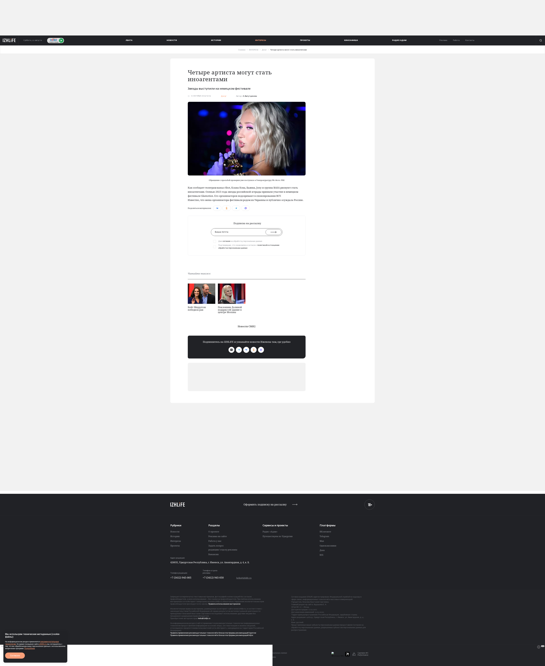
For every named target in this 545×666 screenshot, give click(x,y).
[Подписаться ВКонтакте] (246, 350)
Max (322, 541)
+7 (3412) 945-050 (213, 577)
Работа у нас (214, 541)
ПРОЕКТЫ (305, 40)
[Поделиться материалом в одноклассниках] (226, 208)
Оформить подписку (265, 504)
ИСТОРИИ (216, 40)
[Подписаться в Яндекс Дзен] (231, 350)
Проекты (175, 545)
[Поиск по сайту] (540, 40)
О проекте (213, 531)
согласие (226, 241)
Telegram (324, 536)
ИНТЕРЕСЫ (260, 40)
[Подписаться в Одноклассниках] (254, 350)
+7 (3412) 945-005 (180, 577)
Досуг (224, 96)
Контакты (469, 40)
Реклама (443, 40)
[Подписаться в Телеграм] (239, 350)
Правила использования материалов (224, 604)
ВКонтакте (325, 531)
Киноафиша (351, 40)
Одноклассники (328, 545)
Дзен (322, 550)
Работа (456, 40)
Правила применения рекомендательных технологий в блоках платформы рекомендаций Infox (211, 635)
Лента (129, 40)
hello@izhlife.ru (243, 578)
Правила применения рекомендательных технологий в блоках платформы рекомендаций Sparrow (213, 633)
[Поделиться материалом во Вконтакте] (217, 208)
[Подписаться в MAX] (261, 350)
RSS (321, 554)
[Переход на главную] (9, 40)
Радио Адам (399, 40)
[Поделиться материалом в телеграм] (236, 208)
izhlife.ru (43, 644)
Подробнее (29, 648)
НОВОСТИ (172, 40)
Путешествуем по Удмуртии (278, 536)
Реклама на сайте (217, 536)
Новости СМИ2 (247, 326)
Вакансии (213, 554)
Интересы (175, 541)
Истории (175, 536)
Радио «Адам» (270, 531)
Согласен (15, 655)
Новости (174, 531)
